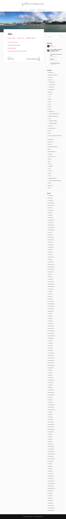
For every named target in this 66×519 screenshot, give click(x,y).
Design (49, 99)
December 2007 (51, 357)
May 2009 (50, 318)
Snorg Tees (10, 42)
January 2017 (50, 237)
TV (49, 96)
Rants (49, 149)
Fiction (49, 104)
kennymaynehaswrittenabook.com (14, 45)
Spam (49, 161)
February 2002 (50, 476)
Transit (49, 173)
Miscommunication (51, 128)
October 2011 (50, 269)
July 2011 (50, 274)
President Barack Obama (52, 146)
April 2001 (50, 500)
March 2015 (50, 242)
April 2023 (50, 197)
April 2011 (50, 276)
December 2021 (51, 205)
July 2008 (50, 340)
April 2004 (50, 416)
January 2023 (50, 200)
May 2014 (50, 249)
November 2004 (51, 404)
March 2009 (50, 323)
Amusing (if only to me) (52, 74)
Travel (49, 175)
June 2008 (50, 343)
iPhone (50, 170)
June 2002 (50, 466)
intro (25, 9)
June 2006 (50, 384)
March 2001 (50, 503)
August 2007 (50, 367)
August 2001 (50, 490)
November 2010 (51, 286)
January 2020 (50, 222)
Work (49, 187)
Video (49, 182)
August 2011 (50, 271)
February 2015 (50, 244)
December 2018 (51, 227)
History (49, 108)
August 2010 (50, 288)
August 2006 (50, 382)
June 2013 (50, 254)
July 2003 (50, 434)
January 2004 (50, 421)
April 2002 (50, 471)
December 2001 (51, 480)
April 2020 (50, 215)
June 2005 (50, 397)
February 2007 (50, 380)
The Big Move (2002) (52, 120)
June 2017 (50, 232)
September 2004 (51, 409)
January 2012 (50, 261)
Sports (49, 163)
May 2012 (50, 259)
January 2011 (50, 281)
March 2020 (50, 217)
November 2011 (51, 266)
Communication (51, 89)
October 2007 (50, 362)
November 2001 (51, 483)
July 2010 (50, 291)
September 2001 (51, 488)
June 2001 (50, 495)
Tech (49, 168)
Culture (49, 91)
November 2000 (51, 510)
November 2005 (51, 394)
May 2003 (50, 439)
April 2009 (50, 320)
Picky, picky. (50, 141)
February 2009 (50, 325)
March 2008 (50, 350)
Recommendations (51, 151)
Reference (50, 154)
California (50, 79)
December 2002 (51, 451)
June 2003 (50, 436)
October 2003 (50, 426)
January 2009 (50, 328)
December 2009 (51, 303)
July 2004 (50, 412)
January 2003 (50, 448)
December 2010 (51, 284)
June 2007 (50, 372)
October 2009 (50, 308)
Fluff (49, 106)
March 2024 (50, 195)
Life (48, 118)
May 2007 (50, 375)
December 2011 (51, 264)
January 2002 (50, 478)
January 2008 (50, 355)
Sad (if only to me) (51, 156)
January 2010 (50, 301)
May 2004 (50, 414)
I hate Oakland (51, 82)
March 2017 (50, 234)
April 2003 (50, 441)
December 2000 (51, 508)
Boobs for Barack (11, 51)
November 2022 (51, 202)
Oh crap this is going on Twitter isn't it (54, 135)
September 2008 (51, 335)
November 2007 (51, 360)
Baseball (50, 166)
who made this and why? (41, 9)
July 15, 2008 (21, 38)
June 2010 (50, 293)
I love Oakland (51, 84)
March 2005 (50, 402)
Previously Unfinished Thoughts (54, 180)
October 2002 (50, 456)
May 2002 (50, 468)
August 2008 (50, 338)
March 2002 (50, 473)
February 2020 (50, 220)
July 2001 (50, 493)
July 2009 (50, 313)
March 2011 (50, 279)
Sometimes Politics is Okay (53, 113)
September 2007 (51, 365)
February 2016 (50, 239)
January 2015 (50, 247)
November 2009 (51, 306)
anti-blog (49, 77)
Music (50, 94)
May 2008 (50, 345)
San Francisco (51, 86)
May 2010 (50, 296)
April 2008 (50, 348)
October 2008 (50, 333)
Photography (50, 139)
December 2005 (51, 392)
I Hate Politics (50, 111)
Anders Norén (40, 516)
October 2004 (50, 407)
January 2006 (50, 389)
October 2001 (50, 485)
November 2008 (51, 330)
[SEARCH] (60, 36)
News (49, 133)
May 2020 (50, 212)
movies (49, 130)
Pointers (49, 144)
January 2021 (50, 210)
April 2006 (50, 387)
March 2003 (50, 444)
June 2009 (50, 316)
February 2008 (50, 352)
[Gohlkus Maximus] (33, 4)
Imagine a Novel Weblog (52, 116)
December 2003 (51, 424)
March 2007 (50, 377)
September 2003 (51, 429)
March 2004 (50, 419)
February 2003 (50, 446)
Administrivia (50, 72)
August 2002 (50, 461)
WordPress (30, 516)
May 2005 (50, 399)
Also (10, 33)
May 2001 (50, 498)
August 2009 (50, 311)
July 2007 (50, 370)
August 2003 (50, 431)
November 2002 (51, 453)
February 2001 (50, 505)
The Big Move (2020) (52, 123)
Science (49, 158)
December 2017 (51, 229)
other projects (32, 9)
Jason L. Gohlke (12, 38)
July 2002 (50, 463)
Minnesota (50, 125)
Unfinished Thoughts (31, 38)
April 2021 (50, 207)
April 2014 (50, 252)
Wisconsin (50, 185)
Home (21, 9)
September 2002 (51, 458)
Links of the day (11, 58)
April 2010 (50, 298)
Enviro (49, 101)
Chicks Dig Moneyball (12, 48)
